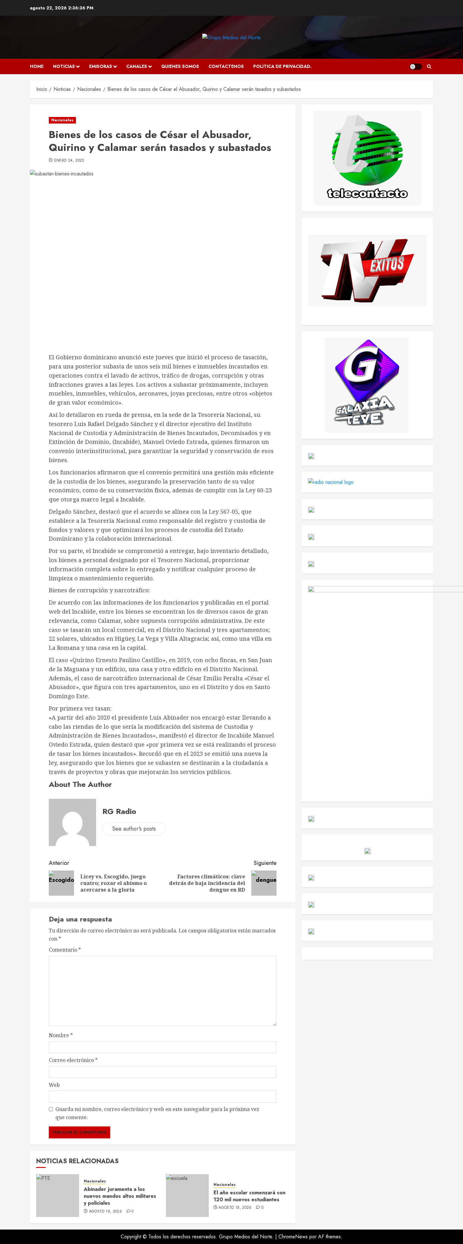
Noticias (64, 66)
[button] (429, 67)
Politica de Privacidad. (282, 66)
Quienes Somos (180, 66)
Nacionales (62, 120)
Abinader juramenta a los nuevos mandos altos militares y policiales (120, 1196)
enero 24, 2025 (69, 160)
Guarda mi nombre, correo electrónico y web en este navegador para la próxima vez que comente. (157, 1113)
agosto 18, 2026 (105, 1211)
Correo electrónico (73, 1060)
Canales (136, 66)
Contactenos (226, 66)
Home (36, 66)
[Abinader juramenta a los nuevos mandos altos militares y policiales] (57, 1195)
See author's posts (134, 829)
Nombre (61, 1035)
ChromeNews (293, 1236)
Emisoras (100, 66)
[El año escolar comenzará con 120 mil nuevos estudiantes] (187, 1195)
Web (54, 1084)
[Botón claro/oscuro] (415, 67)
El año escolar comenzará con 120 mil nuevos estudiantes (249, 1196)
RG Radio (119, 811)
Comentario (65, 949)
